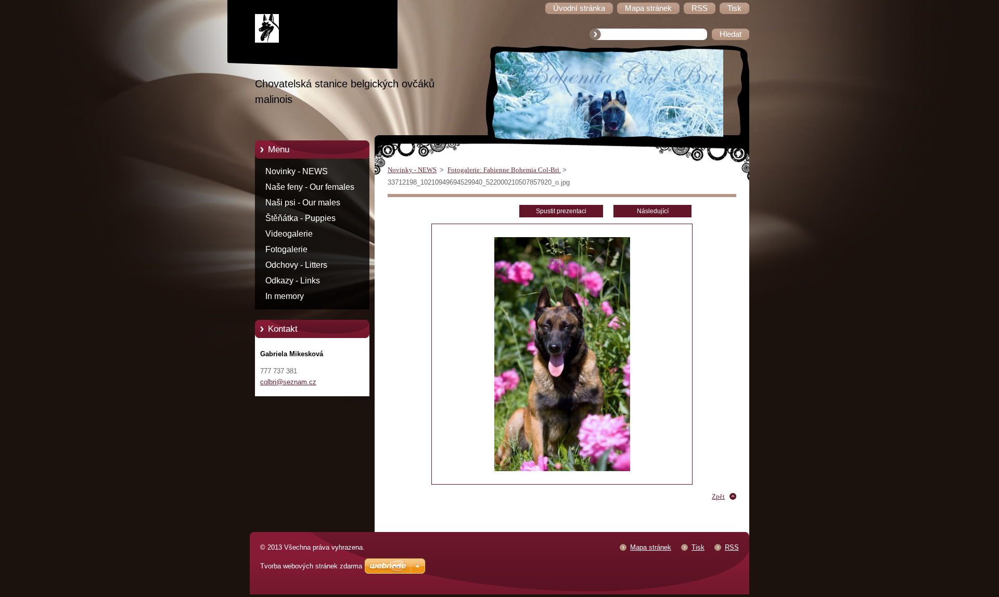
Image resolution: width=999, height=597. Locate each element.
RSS (732, 547)
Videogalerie (289, 233)
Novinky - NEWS (296, 171)
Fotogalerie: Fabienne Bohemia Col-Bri (504, 170)
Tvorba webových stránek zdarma (311, 566)
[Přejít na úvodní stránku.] (320, 30)
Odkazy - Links (292, 280)
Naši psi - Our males (302, 202)
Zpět (718, 496)
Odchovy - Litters (296, 265)
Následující (653, 211)
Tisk (698, 547)
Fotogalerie (286, 249)
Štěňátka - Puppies (300, 218)
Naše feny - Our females (309, 187)
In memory (284, 296)
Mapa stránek (650, 547)
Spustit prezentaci (561, 211)
